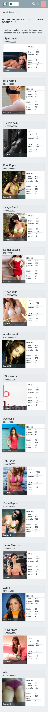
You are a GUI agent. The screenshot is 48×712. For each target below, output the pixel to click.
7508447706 (10, 549)
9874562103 (10, 211)
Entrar (38, 3)
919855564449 (9, 337)
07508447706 (9, 506)
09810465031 (10, 464)
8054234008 (8, 84)
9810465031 (8, 591)
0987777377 (8, 253)
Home (4, 12)
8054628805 (8, 422)
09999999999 (10, 42)
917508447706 (11, 126)
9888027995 (10, 380)
